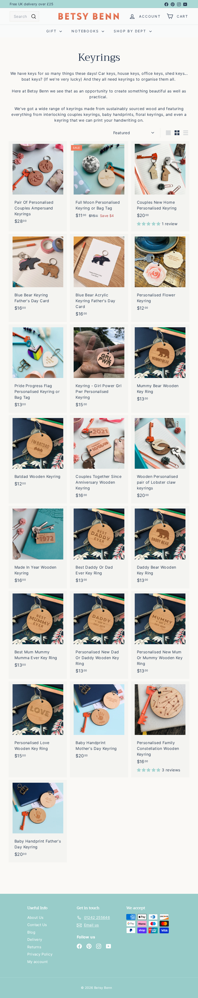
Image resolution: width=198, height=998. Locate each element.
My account (37, 961)
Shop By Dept (131, 31)
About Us (35, 917)
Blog (31, 932)
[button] (149, 223)
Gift (52, 31)
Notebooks (85, 31)
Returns (34, 947)
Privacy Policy (40, 954)
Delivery (34, 939)
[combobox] (24, 16)
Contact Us (37, 924)
